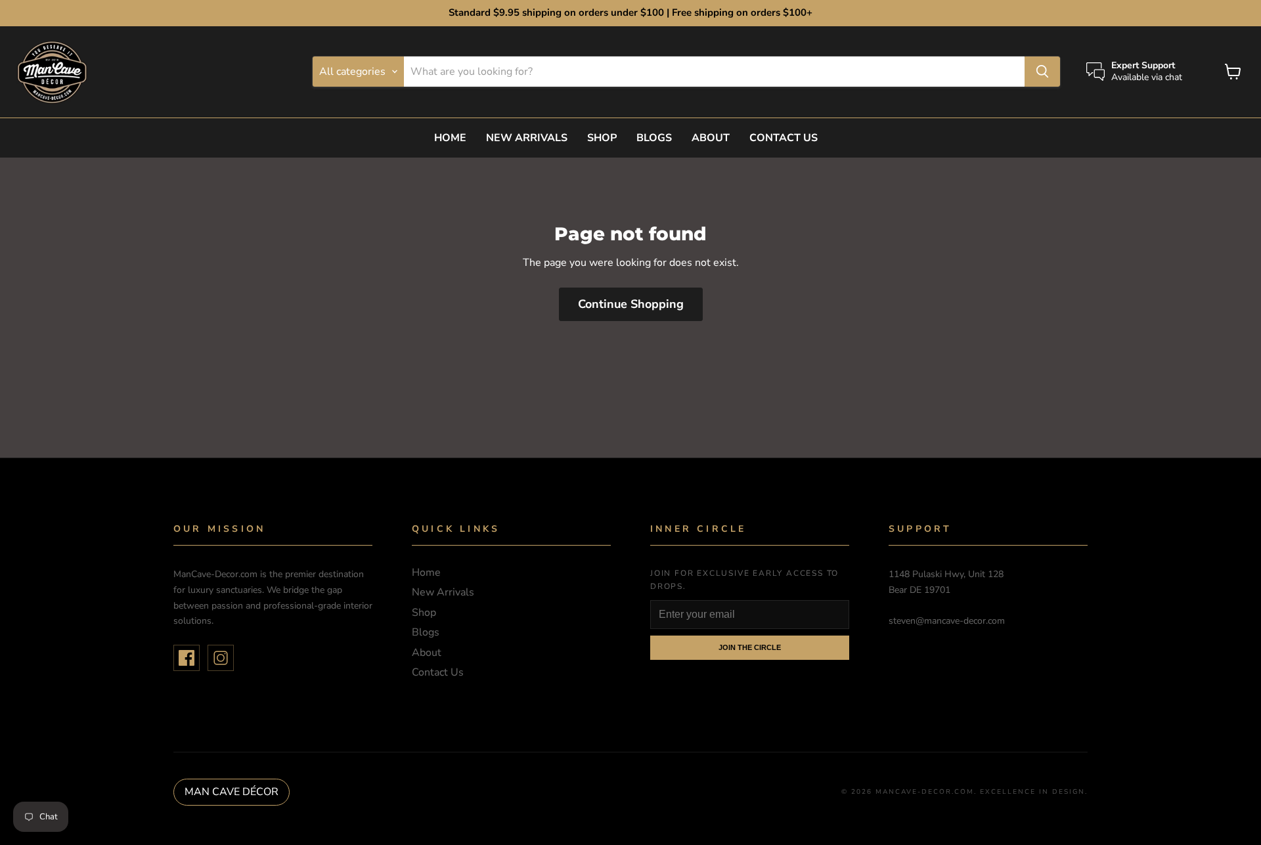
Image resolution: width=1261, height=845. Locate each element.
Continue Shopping (631, 304)
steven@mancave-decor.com (947, 621)
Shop (602, 138)
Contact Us (783, 138)
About (711, 138)
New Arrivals (526, 138)
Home (450, 138)
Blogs (654, 138)
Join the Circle (750, 647)
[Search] (1042, 71)
